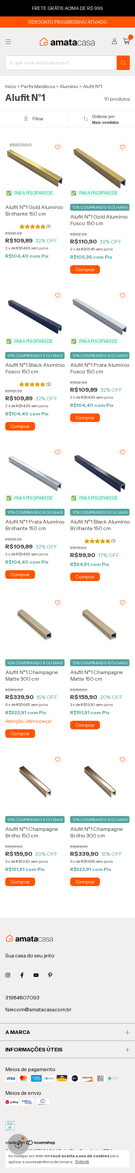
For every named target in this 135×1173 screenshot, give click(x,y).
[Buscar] (123, 63)
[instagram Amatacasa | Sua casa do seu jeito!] (7, 975)
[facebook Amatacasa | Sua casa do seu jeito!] (22, 975)
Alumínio (69, 86)
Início (10, 86)
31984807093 (22, 997)
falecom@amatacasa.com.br (38, 1009)
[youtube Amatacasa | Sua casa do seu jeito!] (36, 975)
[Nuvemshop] (30, 1144)
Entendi (82, 1162)
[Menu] (8, 42)
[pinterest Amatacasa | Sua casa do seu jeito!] (50, 975)
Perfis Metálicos (38, 86)
